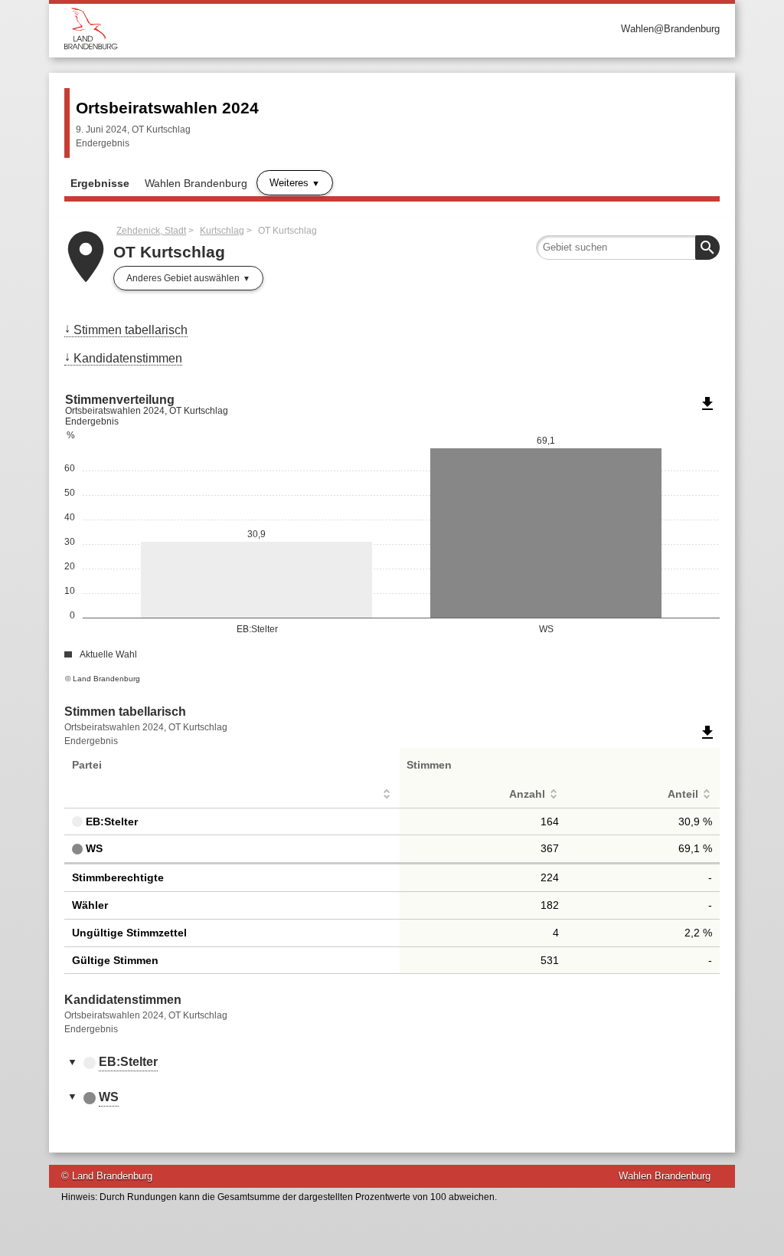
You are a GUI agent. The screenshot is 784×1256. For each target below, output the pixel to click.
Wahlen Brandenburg (196, 183)
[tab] (392, 1062)
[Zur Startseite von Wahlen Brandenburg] (228, 28)
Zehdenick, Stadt (151, 230)
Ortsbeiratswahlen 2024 (167, 107)
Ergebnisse (99, 183)
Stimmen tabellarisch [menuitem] (131, 329)
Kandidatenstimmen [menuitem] (128, 358)
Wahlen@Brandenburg (670, 28)
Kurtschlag (222, 230)
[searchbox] (628, 247)
